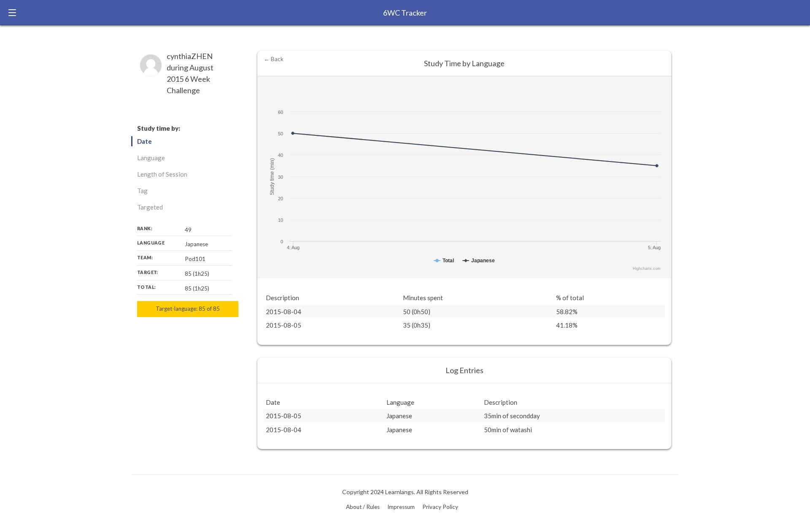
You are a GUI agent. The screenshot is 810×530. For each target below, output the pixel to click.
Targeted (150, 207)
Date (144, 141)
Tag (142, 190)
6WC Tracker (405, 12)
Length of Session (162, 174)
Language (151, 157)
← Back (274, 59)
